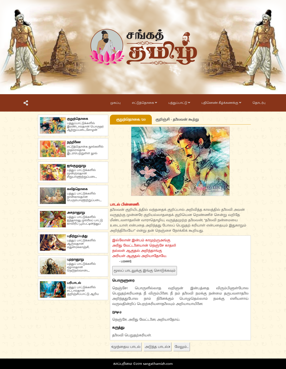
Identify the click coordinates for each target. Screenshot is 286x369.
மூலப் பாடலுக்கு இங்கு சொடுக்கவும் (144, 270)
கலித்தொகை (77, 189)
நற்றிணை (74, 142)
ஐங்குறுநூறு (76, 165)
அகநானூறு (76, 212)
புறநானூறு (75, 259)
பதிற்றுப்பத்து (77, 236)
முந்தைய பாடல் (126, 347)
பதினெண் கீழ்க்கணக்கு (220, 103)
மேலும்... (182, 347)
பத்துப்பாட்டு (178, 103)
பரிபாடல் (74, 283)
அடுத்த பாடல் (156, 347)
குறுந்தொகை (77, 119)
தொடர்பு (259, 103)
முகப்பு (115, 103)
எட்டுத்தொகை (143, 103)
